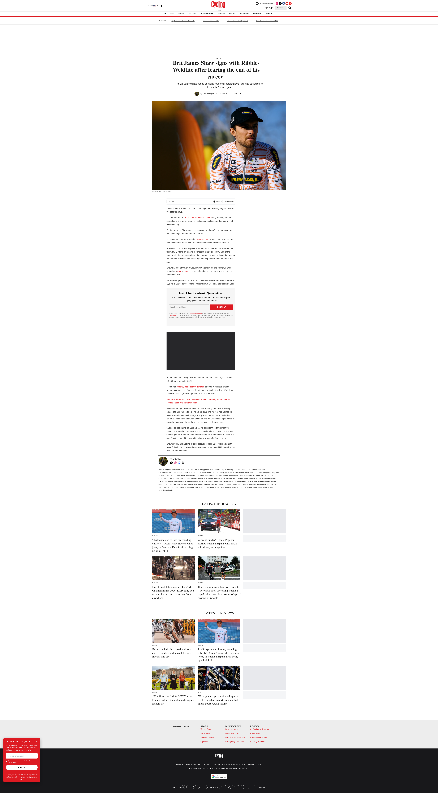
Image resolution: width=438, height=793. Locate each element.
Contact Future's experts (198, 764)
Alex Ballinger (208, 94)
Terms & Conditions (19, 777)
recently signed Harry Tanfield (190, 387)
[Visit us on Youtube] (286, 3)
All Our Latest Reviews (259, 729)
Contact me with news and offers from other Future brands (22, 761)
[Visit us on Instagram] (277, 3)
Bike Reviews (255, 733)
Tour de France (207, 729)
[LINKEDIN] (180, 462)
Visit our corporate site (248, 786)
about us (180, 764)
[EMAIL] (183, 462)
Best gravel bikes (232, 733)
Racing (181, 14)
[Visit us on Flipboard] (290, 3)
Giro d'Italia (205, 733)
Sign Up (22, 767)
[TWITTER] (172, 462)
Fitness (221, 14)
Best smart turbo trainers (235, 737)
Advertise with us (197, 768)
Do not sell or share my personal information (228, 768)
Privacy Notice (174, 315)
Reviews (192, 14)
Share (172, 201)
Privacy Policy (30, 776)
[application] (201, 351)
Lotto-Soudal (203, 239)
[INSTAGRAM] (176, 462)
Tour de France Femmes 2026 (267, 21)
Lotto (179, 271)
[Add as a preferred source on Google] (219, 776)
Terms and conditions (222, 764)
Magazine (244, 14)
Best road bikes (231, 729)
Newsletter (230, 201)
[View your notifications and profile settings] (161, 5)
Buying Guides (207, 14)
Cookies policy (255, 764)
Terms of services (196, 313)
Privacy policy (239, 764)
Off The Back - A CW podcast (237, 21)
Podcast (257, 14)
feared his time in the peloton (198, 217)
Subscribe (280, 8)
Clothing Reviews (257, 742)
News (171, 14)
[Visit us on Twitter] (280, 3)
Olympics (204, 742)
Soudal (186, 271)
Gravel (232, 14)
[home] (165, 14)
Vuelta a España (207, 737)
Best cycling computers (234, 742)
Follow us (219, 201)
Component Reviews (258, 737)
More (268, 14)
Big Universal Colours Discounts (183, 21)
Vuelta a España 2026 (211, 21)
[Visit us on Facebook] (283, 3)
